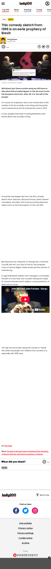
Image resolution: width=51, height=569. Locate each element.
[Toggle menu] (4, 3)
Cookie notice (25, 538)
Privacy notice (25, 528)
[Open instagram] (35, 511)
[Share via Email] (47, 46)
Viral (4, 19)
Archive (25, 543)
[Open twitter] (25, 511)
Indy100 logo (25, 3)
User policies (25, 523)
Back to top (44, 495)
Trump (39, 10)
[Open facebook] (16, 511)
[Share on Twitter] (43, 46)
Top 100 (5, 10)
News (16, 10)
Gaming (27, 10)
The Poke (8, 446)
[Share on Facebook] (39, 46)
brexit (11, 19)
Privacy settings (25, 533)
